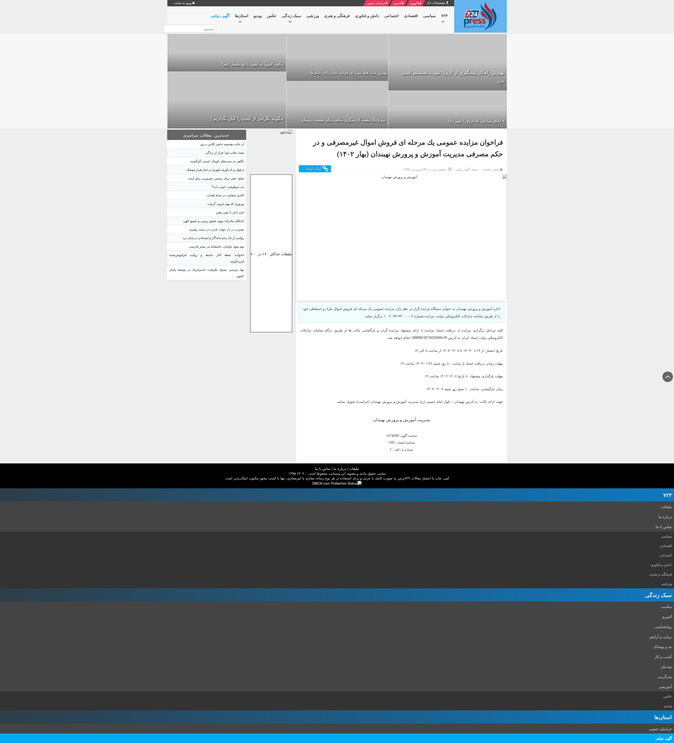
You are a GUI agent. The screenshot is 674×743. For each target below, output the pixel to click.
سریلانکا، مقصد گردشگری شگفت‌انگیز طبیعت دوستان (343, 119)
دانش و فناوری (661, 564)
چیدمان (666, 666)
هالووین (415, 3)
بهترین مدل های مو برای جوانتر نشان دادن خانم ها (348, 72)
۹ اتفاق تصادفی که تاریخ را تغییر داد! (476, 120)
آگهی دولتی (664, 738)
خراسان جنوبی (376, 3)
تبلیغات (354, 468)
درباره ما (340, 468)
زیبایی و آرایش (660, 636)
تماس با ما (323, 468)
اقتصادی (666, 545)
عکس (667, 696)
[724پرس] (480, 16)
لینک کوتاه (314, 168)
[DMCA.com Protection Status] (337, 482)
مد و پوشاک (662, 646)
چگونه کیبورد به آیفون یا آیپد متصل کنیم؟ (252, 64)
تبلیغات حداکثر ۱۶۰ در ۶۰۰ (271, 253)
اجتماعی (666, 555)
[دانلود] (271, 151)
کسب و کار (663, 656)
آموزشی (665, 686)
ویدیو (668, 705)
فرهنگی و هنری (661, 573)
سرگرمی (664, 676)
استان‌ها (663, 717)
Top (668, 381)
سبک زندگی (658, 595)
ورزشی (666, 583)
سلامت (666, 606)
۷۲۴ (667, 495)
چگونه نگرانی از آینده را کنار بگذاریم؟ (247, 118)
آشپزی (397, 3)
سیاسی (666, 536)
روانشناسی (663, 626)
